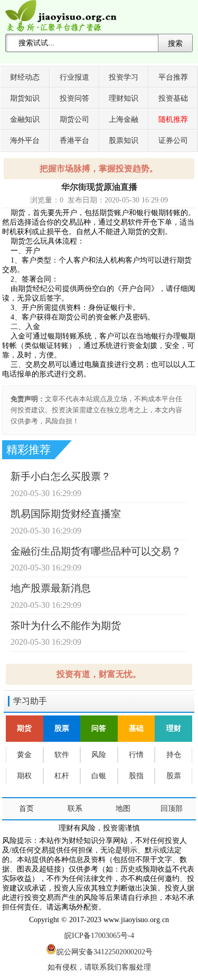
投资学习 (123, 77)
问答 (98, 728)
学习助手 (30, 700)
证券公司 (173, 140)
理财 (173, 728)
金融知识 (25, 119)
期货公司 (74, 119)
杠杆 (61, 776)
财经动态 (25, 77)
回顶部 (172, 808)
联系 (75, 808)
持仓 (173, 755)
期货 (24, 728)
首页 (26, 808)
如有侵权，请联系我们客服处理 (99, 967)
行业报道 (74, 77)
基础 (136, 728)
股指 (136, 776)
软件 (61, 755)
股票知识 (123, 140)
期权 (24, 776)
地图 (123, 808)
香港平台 (74, 140)
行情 (136, 755)
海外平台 (25, 140)
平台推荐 (173, 77)
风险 (98, 755)
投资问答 (74, 98)
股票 (61, 728)
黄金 (24, 755)
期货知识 (25, 98)
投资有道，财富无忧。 (98, 674)
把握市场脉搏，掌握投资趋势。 (99, 168)
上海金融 (123, 119)
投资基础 (173, 98)
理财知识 (123, 98)
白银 (98, 776)
